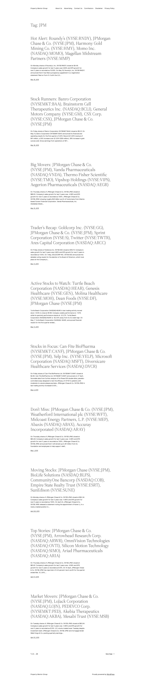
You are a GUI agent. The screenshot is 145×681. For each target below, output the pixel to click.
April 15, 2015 (35, 637)
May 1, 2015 (34, 450)
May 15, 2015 (35, 208)
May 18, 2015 (35, 145)
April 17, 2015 (35, 577)
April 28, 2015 (35, 511)
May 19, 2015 (35, 79)
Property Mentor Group (39, 8)
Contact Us (78, 8)
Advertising (68, 8)
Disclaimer (99, 8)
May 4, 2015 (34, 390)
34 (37, 654)
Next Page (110, 654)
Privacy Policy (109, 8)
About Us (58, 8)
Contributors (88, 8)
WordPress (110, 674)
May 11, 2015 (35, 264)
